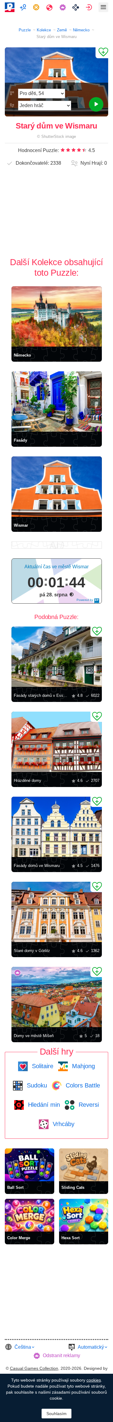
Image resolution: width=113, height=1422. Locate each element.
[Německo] (56, 316)
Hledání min (43, 1104)
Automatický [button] (91, 1347)
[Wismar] (56, 486)
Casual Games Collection (34, 1368)
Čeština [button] (22, 1347)
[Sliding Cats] (83, 1164)
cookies (93, 1380)
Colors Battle (82, 1085)
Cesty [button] (50, 7)
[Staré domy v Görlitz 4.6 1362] (56, 912)
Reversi (88, 1104)
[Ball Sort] (29, 1164)
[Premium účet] (63, 7)
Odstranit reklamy (61, 1355)
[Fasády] (56, 401)
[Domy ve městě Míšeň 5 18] (56, 997)
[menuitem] (23, 7)
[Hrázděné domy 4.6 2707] (56, 742)
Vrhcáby (62, 1124)
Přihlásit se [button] (89, 7)
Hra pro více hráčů (23, 7)
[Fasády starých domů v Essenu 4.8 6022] (56, 657)
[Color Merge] (29, 1215)
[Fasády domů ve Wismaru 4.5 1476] (56, 827)
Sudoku (36, 1085)
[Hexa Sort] (83, 1215)
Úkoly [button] (37, 7)
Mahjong (82, 1066)
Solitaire (41, 1066)
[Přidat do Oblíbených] (102, 52)
